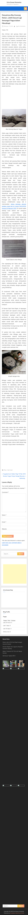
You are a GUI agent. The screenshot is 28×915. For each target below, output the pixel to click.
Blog (5, 470)
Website (4, 529)
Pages (5, 620)
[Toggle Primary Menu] (25, 8)
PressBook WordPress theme (17, 913)
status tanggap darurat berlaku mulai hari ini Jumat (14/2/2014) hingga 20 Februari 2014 (14, 206)
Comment (5, 492)
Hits (9, 620)
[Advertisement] (14, 98)
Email (4, 522)
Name (4, 515)
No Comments (21, 26)
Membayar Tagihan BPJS (9, 655)
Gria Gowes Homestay (14, 2)
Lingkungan (10, 470)
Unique (13, 620)
